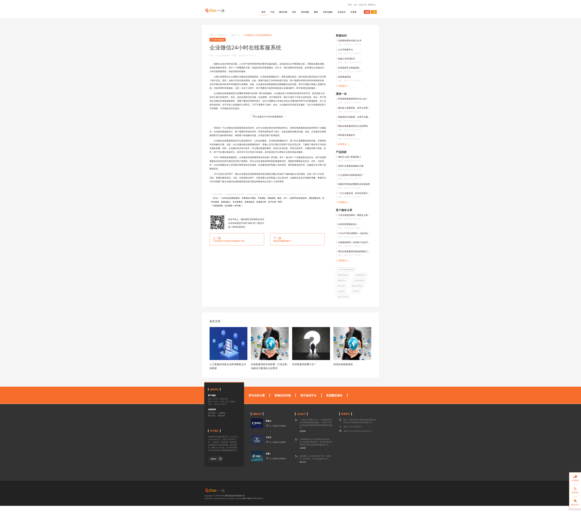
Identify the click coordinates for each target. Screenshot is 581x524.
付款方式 (363, 4)
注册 (367, 12)
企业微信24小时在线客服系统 (258, 35)
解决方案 (283, 12)
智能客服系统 (343, 275)
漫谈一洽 (235, 35)
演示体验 (305, 12)
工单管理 (355, 291)
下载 (374, 12)
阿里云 (268, 421)
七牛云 (268, 437)
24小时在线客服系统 (346, 269)
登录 (350, 4)
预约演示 (221, 415)
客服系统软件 (360, 275)
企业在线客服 (359, 280)
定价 (294, 12)
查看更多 (213, 459)
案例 (316, 12)
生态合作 (342, 12)
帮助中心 (372, 4)
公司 (355, 4)
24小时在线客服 (217, 39)
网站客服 (341, 286)
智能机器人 (342, 280)
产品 (272, 12)
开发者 (353, 12)
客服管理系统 (357, 286)
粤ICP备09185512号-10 (253, 498)
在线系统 (341, 291)
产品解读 (221, 413)
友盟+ (268, 453)
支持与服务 (328, 12)
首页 (263, 12)
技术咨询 (211, 413)
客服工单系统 (343, 296)
